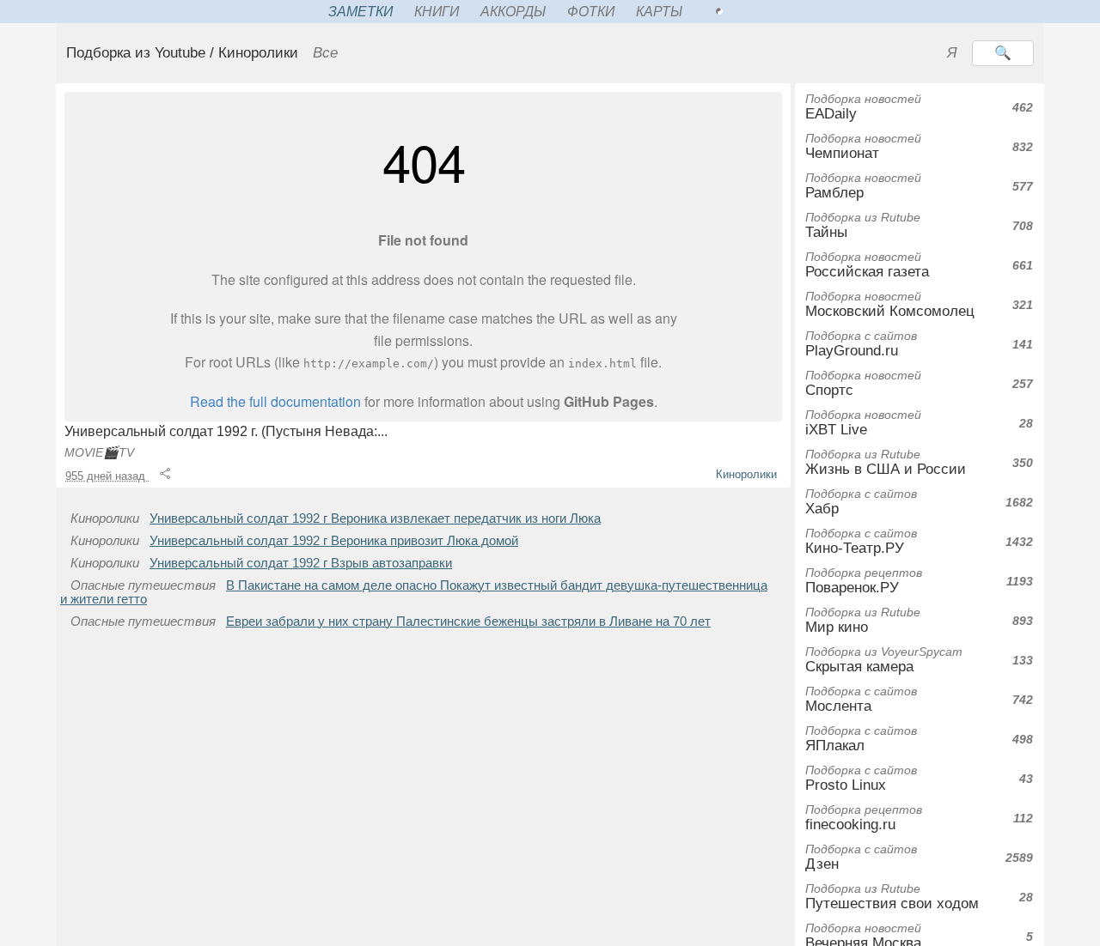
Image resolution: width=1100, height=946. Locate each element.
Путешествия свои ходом (892, 897)
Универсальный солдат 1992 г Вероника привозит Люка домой (334, 541)
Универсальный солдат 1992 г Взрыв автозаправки (301, 563)
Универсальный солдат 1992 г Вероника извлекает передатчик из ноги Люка (375, 518)
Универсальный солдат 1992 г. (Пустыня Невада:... (226, 431)
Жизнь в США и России (885, 462)
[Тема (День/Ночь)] (738, 11)
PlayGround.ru (861, 344)
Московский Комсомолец (890, 304)
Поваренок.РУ (863, 581)
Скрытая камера (883, 660)
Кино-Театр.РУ (861, 541)
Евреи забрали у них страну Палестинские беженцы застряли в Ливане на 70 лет (468, 621)
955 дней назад (107, 476)
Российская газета (867, 265)
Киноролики (746, 474)
